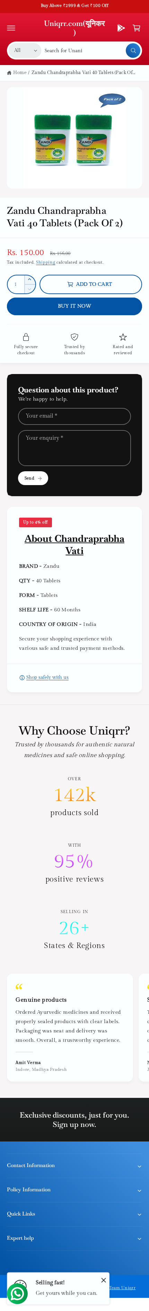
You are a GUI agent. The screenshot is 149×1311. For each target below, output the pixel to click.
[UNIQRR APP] (121, 28)
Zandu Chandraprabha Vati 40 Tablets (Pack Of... (83, 72)
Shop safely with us (47, 677)
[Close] (104, 1280)
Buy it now (74, 306)
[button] (11, 28)
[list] (74, 863)
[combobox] (92, 51)
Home (19, 72)
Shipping (45, 262)
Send (29, 478)
